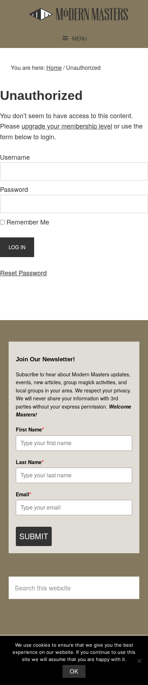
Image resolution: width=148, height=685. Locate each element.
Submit (33, 536)
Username (15, 156)
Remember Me (27, 221)
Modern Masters (78, 14)
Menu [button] (79, 38)
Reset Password (23, 272)
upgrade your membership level (67, 125)
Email (23, 494)
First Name (30, 429)
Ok (74, 671)
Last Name (29, 461)
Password (14, 189)
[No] (139, 660)
